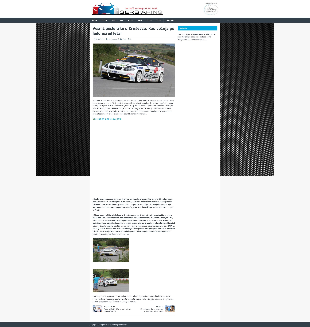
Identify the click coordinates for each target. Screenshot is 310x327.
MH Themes (122, 325)
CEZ (121, 20)
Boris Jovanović (113, 39)
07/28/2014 (100, 39)
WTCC (149, 20)
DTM (140, 20)
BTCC (130, 20)
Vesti (94, 20)
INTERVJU (170, 20)
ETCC (159, 20)
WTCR (104, 20)
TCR (113, 20)
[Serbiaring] (155, 16)
